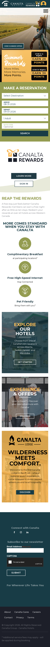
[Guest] (43, 4)
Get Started (25, 362)
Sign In (24, 184)
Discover (25, 416)
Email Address (19, 546)
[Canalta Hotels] (12, 4)
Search (25, 133)
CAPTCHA (12, 556)
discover (25, 492)
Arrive (6, 102)
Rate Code (8, 125)
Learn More (23, 176)
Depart (7, 110)
